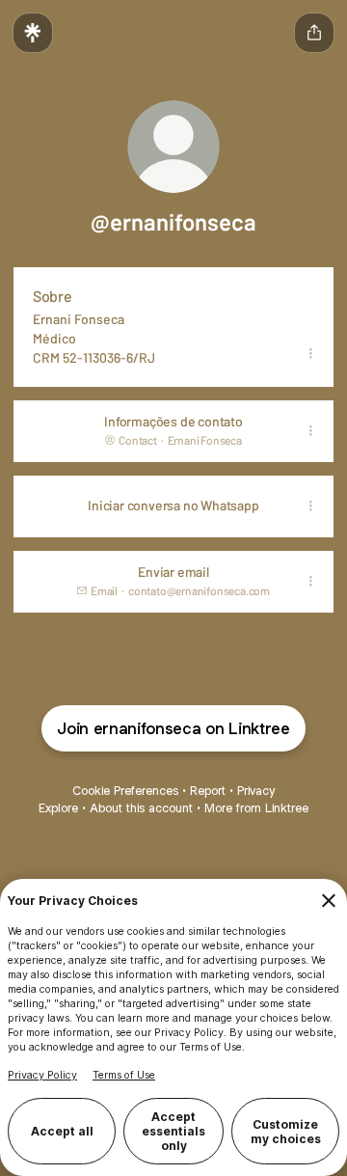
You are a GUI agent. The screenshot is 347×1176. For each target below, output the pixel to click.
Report (208, 790)
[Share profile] (314, 33)
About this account (141, 808)
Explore (58, 808)
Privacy (256, 790)
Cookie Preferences (125, 790)
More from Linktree (256, 808)
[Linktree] (32, 33)
